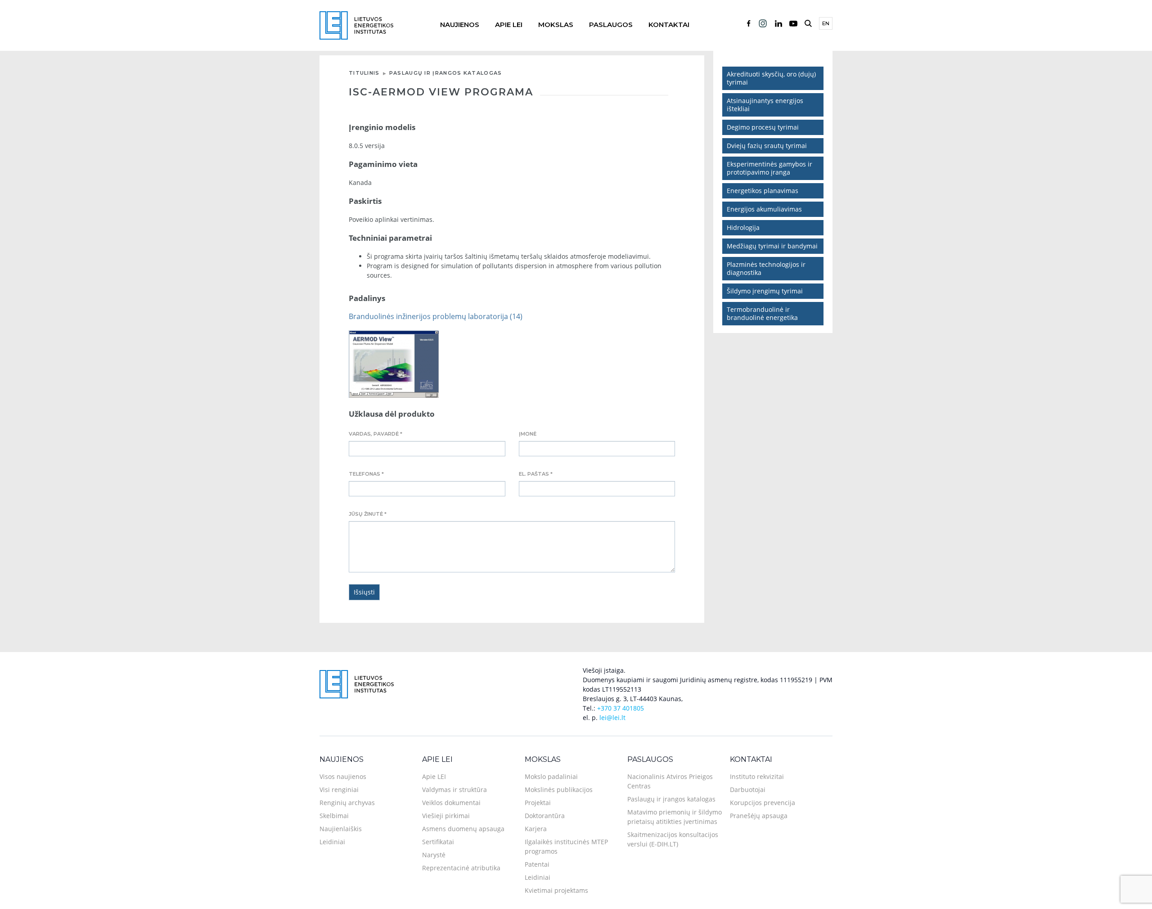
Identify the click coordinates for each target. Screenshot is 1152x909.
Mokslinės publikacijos (559, 789)
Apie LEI (508, 24)
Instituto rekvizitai (757, 776)
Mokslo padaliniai (551, 776)
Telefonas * (366, 474)
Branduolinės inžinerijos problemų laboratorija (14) (435, 316)
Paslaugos (611, 24)
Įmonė (527, 434)
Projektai (538, 802)
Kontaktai (668, 24)
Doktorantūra (545, 815)
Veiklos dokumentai (451, 802)
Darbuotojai (747, 789)
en (825, 23)
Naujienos (459, 24)
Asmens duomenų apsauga (463, 828)
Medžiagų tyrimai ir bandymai (772, 246)
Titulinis (364, 73)
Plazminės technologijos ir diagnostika (766, 268)
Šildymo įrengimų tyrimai (765, 291)
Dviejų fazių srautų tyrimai (767, 145)
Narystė (434, 854)
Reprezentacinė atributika (461, 868)
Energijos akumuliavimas (764, 209)
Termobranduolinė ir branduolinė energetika (762, 313)
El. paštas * (536, 474)
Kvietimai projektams (556, 890)
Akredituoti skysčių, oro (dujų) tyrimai (771, 78)
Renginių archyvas (347, 802)
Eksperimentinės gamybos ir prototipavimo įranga (769, 168)
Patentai (537, 864)
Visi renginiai (339, 789)
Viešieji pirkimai (446, 815)
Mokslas (555, 24)
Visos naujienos (343, 776)
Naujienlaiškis (341, 828)
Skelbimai (334, 815)
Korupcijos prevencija (762, 802)
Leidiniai (332, 841)
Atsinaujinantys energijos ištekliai (765, 104)
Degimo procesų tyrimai (763, 127)
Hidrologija (743, 227)
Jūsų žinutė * (368, 514)
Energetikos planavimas (762, 190)
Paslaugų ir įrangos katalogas (445, 73)
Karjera (536, 828)
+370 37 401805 (620, 708)
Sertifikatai (438, 841)
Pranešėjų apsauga (759, 815)
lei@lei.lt (612, 717)
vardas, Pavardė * (375, 434)
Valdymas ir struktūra (454, 789)
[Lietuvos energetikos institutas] (356, 24)
